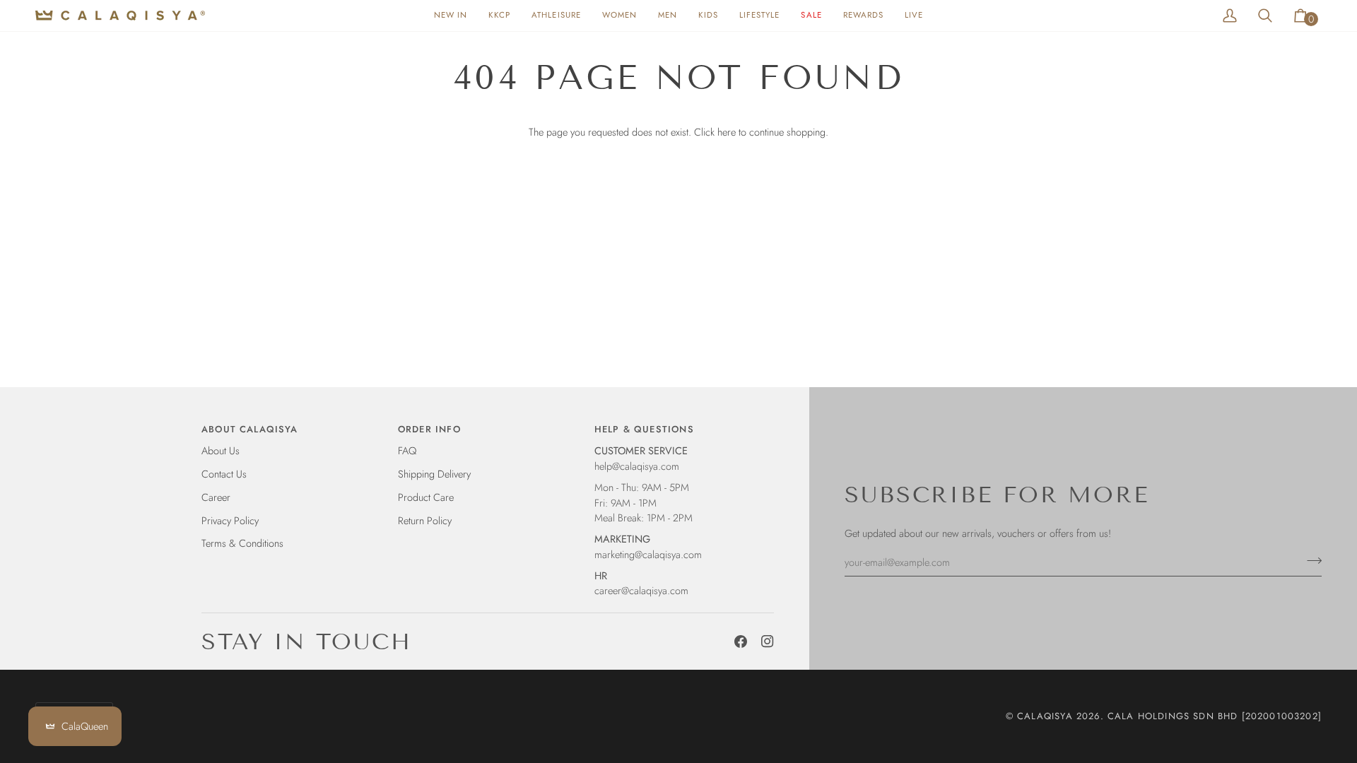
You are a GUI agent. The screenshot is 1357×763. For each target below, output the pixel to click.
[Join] (1310, 560)
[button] (619, 15)
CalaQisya (1045, 716)
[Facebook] (740, 641)
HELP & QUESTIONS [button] (644, 429)
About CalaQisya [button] (249, 429)
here (726, 131)
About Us (220, 450)
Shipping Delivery (434, 473)
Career (215, 497)
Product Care (426, 497)
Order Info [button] (429, 429)
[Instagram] (767, 641)
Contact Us (224, 473)
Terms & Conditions (242, 543)
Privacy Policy (230, 520)
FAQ (407, 450)
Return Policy (425, 520)
